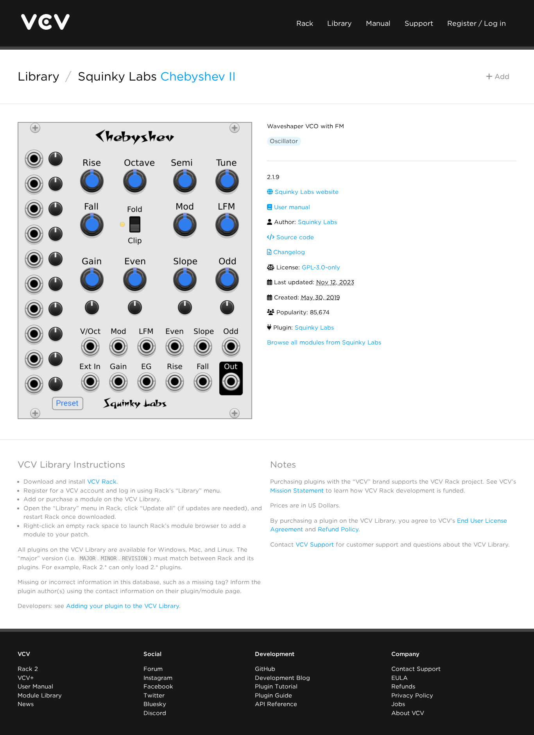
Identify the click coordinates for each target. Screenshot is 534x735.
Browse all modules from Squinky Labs (324, 342)
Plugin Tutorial (276, 686)
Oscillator (284, 141)
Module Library (40, 695)
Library (339, 23)
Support (419, 23)
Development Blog (282, 677)
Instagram (157, 677)
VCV (24, 654)
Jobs (398, 704)
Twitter (154, 695)
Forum (153, 668)
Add (501, 76)
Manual (378, 23)
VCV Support (315, 544)
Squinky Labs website (306, 191)
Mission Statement (297, 490)
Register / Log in (476, 23)
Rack (304, 23)
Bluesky (154, 704)
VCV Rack (101, 481)
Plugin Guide (273, 695)
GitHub (265, 668)
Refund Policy (338, 529)
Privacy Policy (412, 695)
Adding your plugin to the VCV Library (122, 606)
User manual (291, 207)
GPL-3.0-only (321, 267)
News (26, 704)
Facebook (158, 686)
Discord (154, 713)
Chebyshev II (198, 76)
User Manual (35, 686)
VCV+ (26, 677)
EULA (399, 677)
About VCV (407, 713)
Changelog (288, 252)
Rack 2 (28, 668)
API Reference (276, 704)
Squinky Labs (117, 76)
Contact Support (416, 668)
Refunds (403, 686)
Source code (294, 237)
